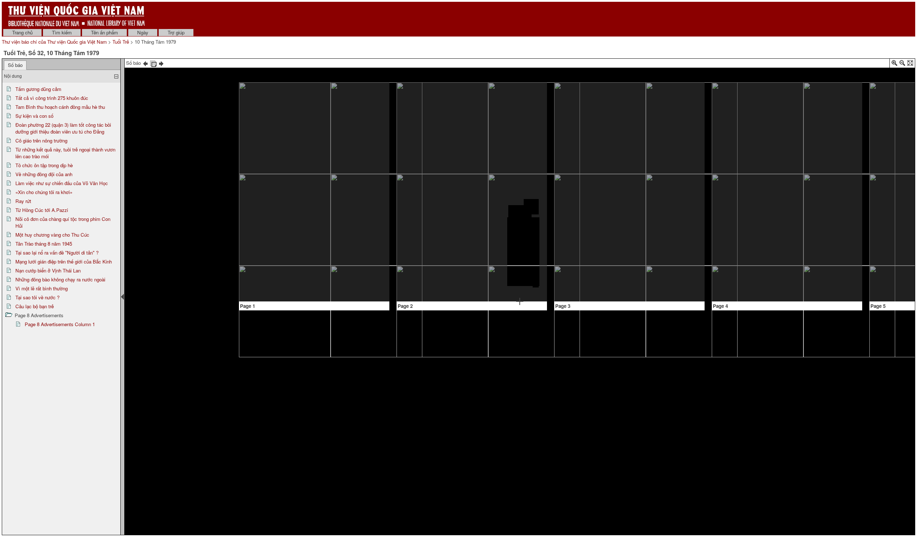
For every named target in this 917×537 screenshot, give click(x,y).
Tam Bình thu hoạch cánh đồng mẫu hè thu (60, 106)
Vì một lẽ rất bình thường (41, 288)
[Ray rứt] (746, 182)
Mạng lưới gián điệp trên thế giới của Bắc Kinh (63, 261)
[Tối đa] (910, 64)
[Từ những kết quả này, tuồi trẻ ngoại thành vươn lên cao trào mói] (521, 101)
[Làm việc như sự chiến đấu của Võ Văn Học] (588, 219)
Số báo (15, 65)
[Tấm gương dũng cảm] (313, 187)
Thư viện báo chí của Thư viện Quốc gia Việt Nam (54, 41)
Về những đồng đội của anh (43, 174)
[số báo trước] (145, 62)
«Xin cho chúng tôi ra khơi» (43, 192)
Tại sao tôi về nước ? (37, 297)
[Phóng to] (894, 64)
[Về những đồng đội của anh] (615, 103)
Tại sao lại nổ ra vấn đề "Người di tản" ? (57, 252)
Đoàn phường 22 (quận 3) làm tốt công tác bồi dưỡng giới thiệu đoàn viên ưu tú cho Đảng (63, 128)
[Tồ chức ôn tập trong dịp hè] (520, 212)
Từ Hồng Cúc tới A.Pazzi (41, 210)
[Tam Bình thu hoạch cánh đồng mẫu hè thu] (445, 121)
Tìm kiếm (62, 32)
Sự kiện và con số (34, 115)
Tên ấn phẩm (104, 32)
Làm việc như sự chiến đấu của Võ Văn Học (61, 183)
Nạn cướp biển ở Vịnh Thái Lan (48, 270)
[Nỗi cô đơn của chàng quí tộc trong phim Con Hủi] (840, 145)
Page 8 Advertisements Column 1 (60, 324)
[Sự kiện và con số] (445, 148)
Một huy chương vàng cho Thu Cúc (52, 234)
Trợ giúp (176, 32)
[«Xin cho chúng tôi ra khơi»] (682, 147)
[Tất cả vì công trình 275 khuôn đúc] (418, 102)
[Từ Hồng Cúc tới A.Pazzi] (841, 212)
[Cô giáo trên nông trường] (444, 264)
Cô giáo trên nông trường (41, 140)
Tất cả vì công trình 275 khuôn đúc (51, 98)
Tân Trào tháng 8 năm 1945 (43, 243)
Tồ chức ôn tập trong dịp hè (44, 165)
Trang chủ (22, 32)
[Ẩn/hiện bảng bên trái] (122, 297)
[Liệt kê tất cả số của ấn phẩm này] (153, 62)
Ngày (142, 32)
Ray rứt (23, 201)
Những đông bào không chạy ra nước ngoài (60, 279)
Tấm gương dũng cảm (38, 89)
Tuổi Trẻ (120, 41)
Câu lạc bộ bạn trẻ (34, 306)
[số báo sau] (161, 62)
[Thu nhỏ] (902, 64)
